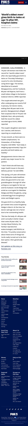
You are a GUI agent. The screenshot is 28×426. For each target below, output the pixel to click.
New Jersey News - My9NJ (5, 377)
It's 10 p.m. (15, 353)
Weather (16, 299)
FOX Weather (16, 313)
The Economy (4, 365)
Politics (3, 312)
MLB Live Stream (17, 381)
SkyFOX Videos (16, 367)
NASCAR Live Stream (16, 383)
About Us (16, 330)
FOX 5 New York (4, 25)
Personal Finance (5, 367)
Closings (15, 302)
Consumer (3, 359)
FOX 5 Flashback (17, 365)
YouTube (15, 409)
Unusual (3, 319)
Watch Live (21, 2)
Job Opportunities (17, 343)
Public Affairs (16, 344)
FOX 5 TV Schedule (17, 336)
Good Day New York (4, 331)
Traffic (14, 306)
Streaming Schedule (3, 303)
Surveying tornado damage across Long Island (9, 280)
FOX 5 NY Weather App (17, 310)
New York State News (5, 308)
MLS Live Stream (17, 401)
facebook (7, 409)
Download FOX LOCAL (16, 340)
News (10, 25)
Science (3, 321)
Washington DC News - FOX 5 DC (5, 384)
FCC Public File (16, 350)
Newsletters (4, 324)
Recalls (3, 361)
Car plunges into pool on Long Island (9, 286)
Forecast (15, 301)
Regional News (4, 373)
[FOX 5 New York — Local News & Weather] (5, 2)
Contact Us (15, 346)
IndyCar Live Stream (16, 387)
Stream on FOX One (16, 373)
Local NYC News (5, 306)
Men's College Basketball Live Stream (16, 391)
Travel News (16, 308)
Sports (2, 323)
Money (3, 357)
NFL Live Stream (17, 376)
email (21, 409)
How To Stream (17, 332)
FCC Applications (17, 352)
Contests (15, 348)
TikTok (12, 409)
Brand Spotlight (16, 368)
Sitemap (3, 326)
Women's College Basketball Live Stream (17, 395)
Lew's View (15, 363)
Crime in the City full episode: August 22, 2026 (8, 266)
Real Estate (4, 368)
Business (3, 363)
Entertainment (4, 317)
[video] (23, 261)
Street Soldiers (16, 361)
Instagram (10, 409)
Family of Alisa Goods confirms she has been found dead (9, 260)
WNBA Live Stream (15, 399)
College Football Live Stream (17, 378)
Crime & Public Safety (4, 315)
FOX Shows (15, 338)
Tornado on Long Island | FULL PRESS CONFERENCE (8, 273)
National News (4, 311)
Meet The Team (17, 334)
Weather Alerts (16, 304)
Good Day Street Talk (5, 335)
